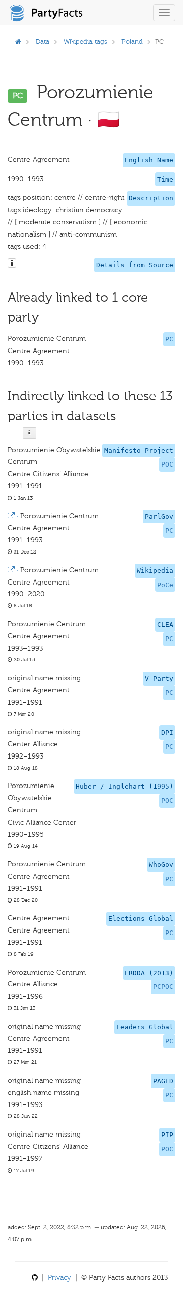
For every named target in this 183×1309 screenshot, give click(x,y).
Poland (132, 41)
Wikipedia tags (85, 41)
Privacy (59, 1277)
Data (42, 41)
